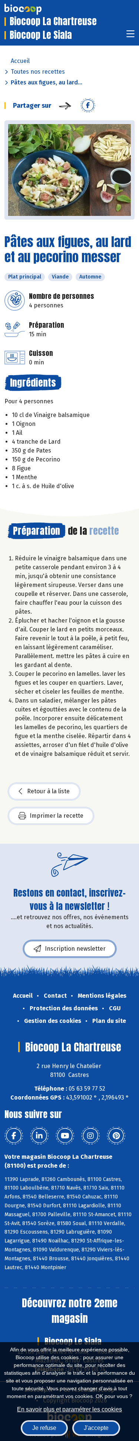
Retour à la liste (48, 791)
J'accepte (96, 1428)
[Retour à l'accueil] (34, 9)
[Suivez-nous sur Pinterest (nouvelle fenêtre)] (116, 1136)
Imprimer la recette (56, 815)
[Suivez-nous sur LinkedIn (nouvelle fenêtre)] (39, 1136)
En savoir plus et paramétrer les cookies (69, 1409)
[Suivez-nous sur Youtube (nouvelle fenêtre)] (65, 1136)
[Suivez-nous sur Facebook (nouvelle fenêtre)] (13, 1136)
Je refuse (44, 1428)
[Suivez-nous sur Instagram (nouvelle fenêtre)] (90, 1136)
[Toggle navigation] (130, 36)
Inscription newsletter (75, 948)
